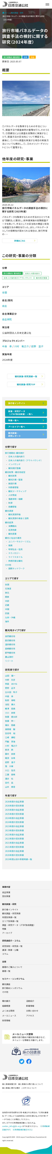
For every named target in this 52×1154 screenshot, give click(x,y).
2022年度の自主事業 (14, 834)
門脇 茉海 (10, 741)
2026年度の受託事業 (14, 805)
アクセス (30, 1015)
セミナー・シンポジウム (13, 978)
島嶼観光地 (10, 648)
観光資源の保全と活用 (18, 518)
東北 (7, 592)
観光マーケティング (17, 491)
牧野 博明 (10, 700)
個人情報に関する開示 (11, 1088)
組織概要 (6, 1005)
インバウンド (14, 464)
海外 (7, 621)
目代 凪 (9, 782)
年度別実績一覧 (9, 917)
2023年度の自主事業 (14, 826)
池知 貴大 (10, 704)
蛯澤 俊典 (10, 708)
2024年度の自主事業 (14, 818)
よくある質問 (8, 1010)
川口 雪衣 (10, 770)
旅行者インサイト (16, 403)
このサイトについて (29, 1088)
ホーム (7, 13)
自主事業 (6, 892)
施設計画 (12, 483)
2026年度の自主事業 (14, 801)
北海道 (8, 588)
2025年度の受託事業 (14, 813)
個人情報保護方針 (9, 1084)
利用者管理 (13, 487)
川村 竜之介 (21, 346)
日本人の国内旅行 (32, 273)
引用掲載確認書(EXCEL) (22, 1129)
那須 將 (9, 749)
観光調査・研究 (17, 13)
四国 (7, 613)
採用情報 (6, 1020)
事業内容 (6, 886)
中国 (7, 609)
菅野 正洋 (10, 687)
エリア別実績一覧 (10, 921)
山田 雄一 (10, 675)
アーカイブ (7, 932)
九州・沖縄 (10, 617)
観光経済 (9, 522)
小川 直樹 (10, 712)
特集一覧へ (13, 420)
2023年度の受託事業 (14, 830)
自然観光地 (10, 636)
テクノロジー (14, 553)
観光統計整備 (41, 278)
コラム (5, 953)
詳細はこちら (19, 240)
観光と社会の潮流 (13, 537)
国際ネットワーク (16, 568)
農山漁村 (9, 656)
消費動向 (12, 526)
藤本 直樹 (10, 753)
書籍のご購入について (12, 967)
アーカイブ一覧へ (16, 426)
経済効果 (12, 529)
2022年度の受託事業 (14, 838)
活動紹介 (30, 1001)
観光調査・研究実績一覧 (26, 376)
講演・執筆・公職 (10, 949)
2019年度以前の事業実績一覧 (18, 859)
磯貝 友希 (10, 758)
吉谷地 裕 (10, 733)
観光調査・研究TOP (26, 384)
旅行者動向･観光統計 (12, 57)
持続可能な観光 (15, 560)
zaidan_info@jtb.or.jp (12, 1126)
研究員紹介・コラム (11, 940)
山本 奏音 (10, 786)
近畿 (7, 605)
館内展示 (6, 1001)
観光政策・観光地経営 (15, 472)
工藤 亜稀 (10, 774)
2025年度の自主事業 (14, 809)
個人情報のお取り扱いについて (30, 1084)
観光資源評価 (14, 514)
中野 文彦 (10, 679)
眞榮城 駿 (10, 729)
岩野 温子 (37, 346)
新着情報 (30, 1005)
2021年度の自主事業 (14, 842)
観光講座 (6, 984)
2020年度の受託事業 (14, 855)
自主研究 (7, 319)
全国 (25, 57)
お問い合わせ (32, 1010)
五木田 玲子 (11, 692)
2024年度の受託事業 (14, 822)
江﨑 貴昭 (10, 737)
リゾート (9, 660)
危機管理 (12, 506)
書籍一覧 (6, 971)
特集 (4, 928)
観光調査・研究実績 (11, 913)
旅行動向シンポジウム (12, 988)
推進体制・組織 (15, 498)
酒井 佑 (9, 778)
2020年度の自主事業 (14, 851)
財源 (10, 502)
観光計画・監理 (15, 479)
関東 (7, 596)
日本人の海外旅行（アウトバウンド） (18, 278)
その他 (8, 564)
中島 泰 (7, 346)
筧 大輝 (9, 766)
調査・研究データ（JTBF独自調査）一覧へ (20, 412)
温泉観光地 (10, 644)
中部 (7, 601)
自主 (32, 57)
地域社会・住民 (15, 549)
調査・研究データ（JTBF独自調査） (19, 925)
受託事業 (6, 896)
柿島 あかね (11, 683)
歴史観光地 (10, 640)
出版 (4, 961)
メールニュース (9, 1015)
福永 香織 (10, 725)
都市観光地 (10, 652)
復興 (10, 545)
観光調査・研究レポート (14, 434)
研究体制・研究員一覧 (12, 946)
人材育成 (12, 495)
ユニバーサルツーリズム (19, 541)
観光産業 (12, 533)
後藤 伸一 (10, 720)
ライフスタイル (15, 557)
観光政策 (12, 475)
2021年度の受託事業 (14, 846)
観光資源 (9, 510)
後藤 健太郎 (11, 716)
